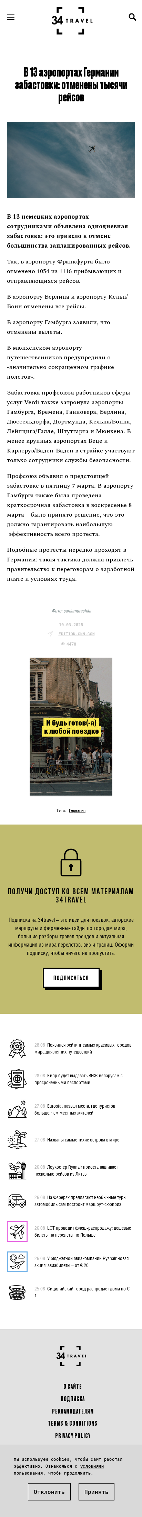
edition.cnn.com (77, 633)
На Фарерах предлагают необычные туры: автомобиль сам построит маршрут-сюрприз (81, 1200)
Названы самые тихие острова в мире (76, 1139)
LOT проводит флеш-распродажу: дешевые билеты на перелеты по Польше (82, 1231)
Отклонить (49, 1491)
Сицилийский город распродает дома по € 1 (82, 1292)
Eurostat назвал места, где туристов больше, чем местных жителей (74, 1109)
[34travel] (72, 20)
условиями (92, 1466)
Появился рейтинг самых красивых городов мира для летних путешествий (82, 1048)
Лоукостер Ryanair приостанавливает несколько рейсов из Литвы (76, 1170)
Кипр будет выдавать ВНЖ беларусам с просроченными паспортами (78, 1078)
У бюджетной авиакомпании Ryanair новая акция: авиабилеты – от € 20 (81, 1261)
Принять (96, 1491)
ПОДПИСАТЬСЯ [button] (71, 978)
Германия (77, 810)
